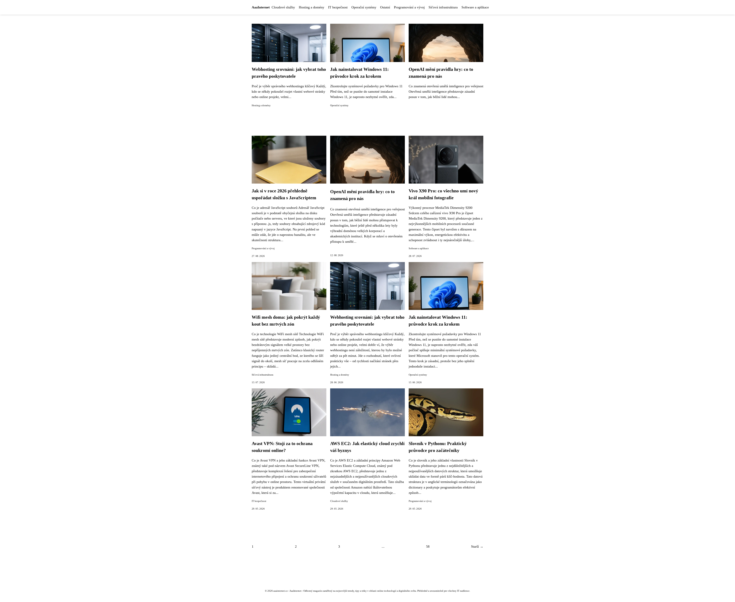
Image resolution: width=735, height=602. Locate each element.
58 (428, 546)
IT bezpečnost (338, 7)
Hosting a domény (311, 7)
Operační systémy (363, 7)
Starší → (477, 546)
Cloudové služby (283, 7)
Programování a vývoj (409, 7)
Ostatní (385, 7)
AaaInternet (261, 7)
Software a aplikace (475, 7)
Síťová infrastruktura (443, 7)
